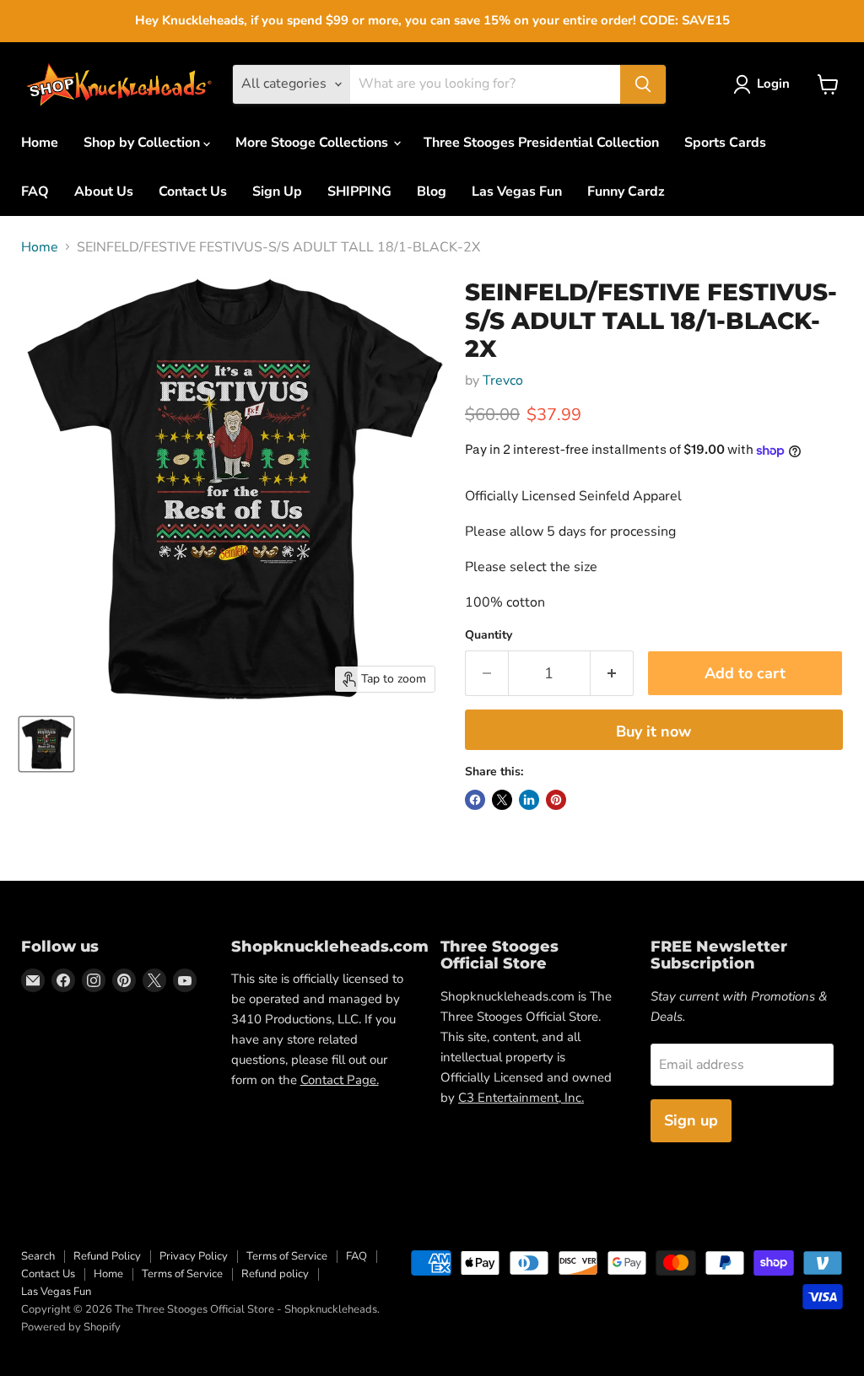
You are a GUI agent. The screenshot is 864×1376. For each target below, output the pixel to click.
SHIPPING (359, 191)
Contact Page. (339, 1079)
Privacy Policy (193, 1256)
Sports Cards (725, 142)
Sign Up (277, 191)
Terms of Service (286, 1256)
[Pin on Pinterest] (556, 800)
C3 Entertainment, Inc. (521, 1097)
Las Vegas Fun (517, 191)
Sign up (691, 1120)
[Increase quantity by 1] (612, 673)
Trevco (503, 380)
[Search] (643, 84)
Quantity (488, 635)
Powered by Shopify (71, 1327)
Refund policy (275, 1274)
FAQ (35, 191)
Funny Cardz (626, 191)
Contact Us (193, 191)
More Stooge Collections (313, 142)
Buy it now (653, 731)
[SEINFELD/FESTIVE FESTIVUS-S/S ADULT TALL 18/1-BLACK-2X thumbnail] (46, 744)
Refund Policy (107, 1256)
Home (39, 142)
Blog (431, 191)
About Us (103, 191)
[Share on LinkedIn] (529, 800)
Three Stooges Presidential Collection (541, 142)
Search (38, 1256)
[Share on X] (502, 800)
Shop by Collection (143, 142)
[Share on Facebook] (475, 800)
